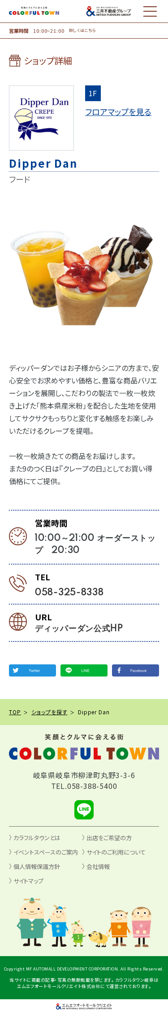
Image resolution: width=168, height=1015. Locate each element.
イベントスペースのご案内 (45, 852)
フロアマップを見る (118, 111)
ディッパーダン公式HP (79, 628)
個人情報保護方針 (36, 866)
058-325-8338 (69, 592)
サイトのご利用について (116, 852)
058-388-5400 (92, 785)
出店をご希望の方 (109, 837)
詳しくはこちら (82, 30)
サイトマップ (28, 881)
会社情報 (98, 866)
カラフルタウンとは (36, 837)
